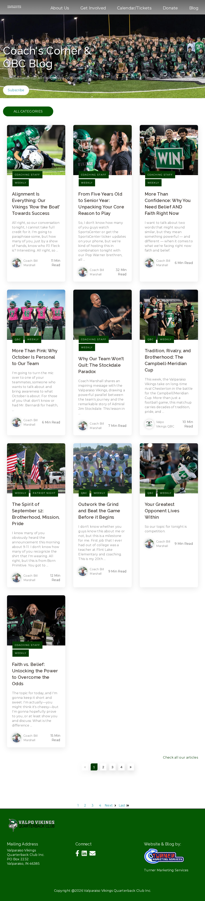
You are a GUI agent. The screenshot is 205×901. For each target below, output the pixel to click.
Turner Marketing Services (166, 870)
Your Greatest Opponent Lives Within (162, 511)
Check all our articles (180, 757)
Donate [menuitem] (170, 8)
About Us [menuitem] (59, 8)
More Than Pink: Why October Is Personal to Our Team (34, 357)
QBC (18, 339)
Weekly (20, 182)
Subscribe (16, 90)
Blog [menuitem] (193, 8)
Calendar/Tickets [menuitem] (134, 8)
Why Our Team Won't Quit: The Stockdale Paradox (101, 365)
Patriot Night (44, 493)
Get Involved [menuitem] (93, 8)
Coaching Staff (27, 174)
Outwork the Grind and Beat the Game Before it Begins (99, 511)
